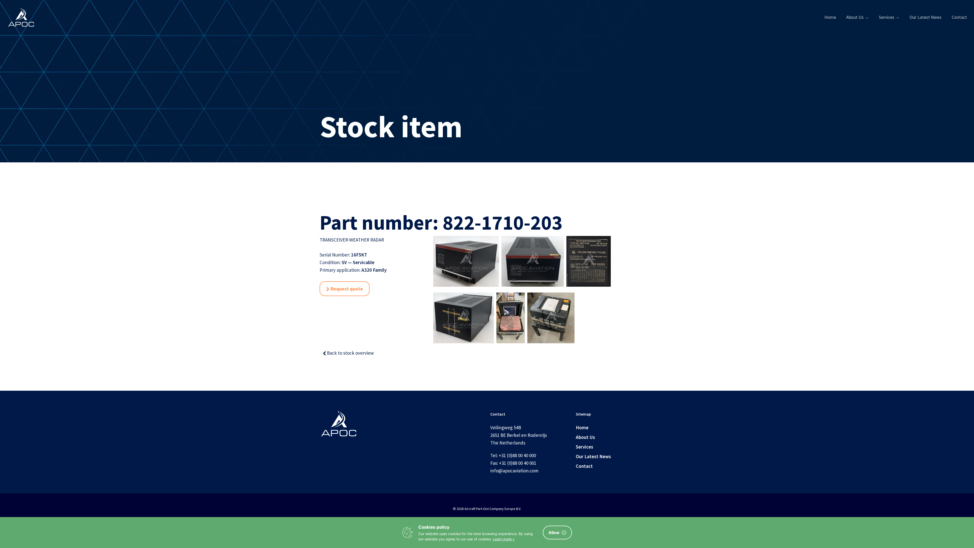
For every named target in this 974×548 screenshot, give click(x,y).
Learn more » (504, 539)
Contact (584, 466)
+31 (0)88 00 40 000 (517, 455)
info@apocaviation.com (514, 471)
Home (582, 427)
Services (584, 447)
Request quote (346, 289)
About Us (585, 437)
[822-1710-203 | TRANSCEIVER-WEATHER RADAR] (466, 264)
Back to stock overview (350, 353)
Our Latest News (593, 456)
